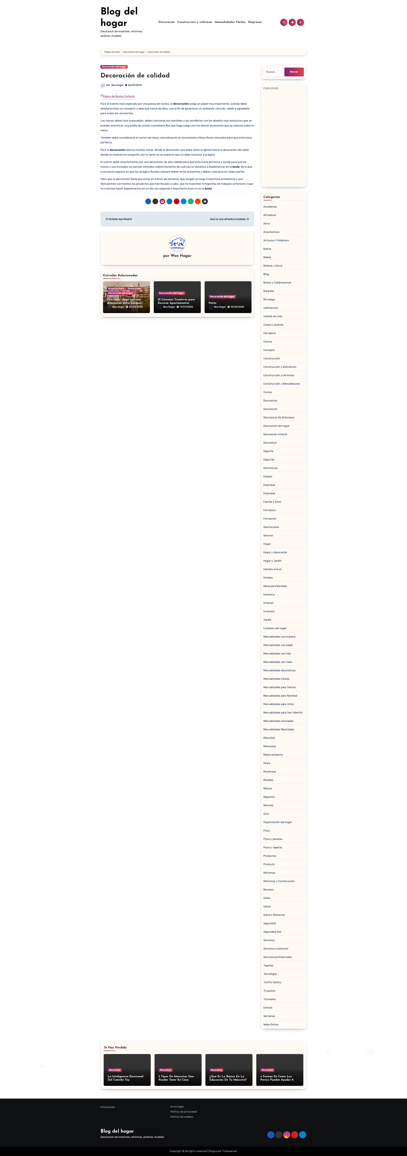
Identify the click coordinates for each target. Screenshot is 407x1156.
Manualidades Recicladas (278, 729)
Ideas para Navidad (275, 586)
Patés (212, 303)
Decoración (167, 22)
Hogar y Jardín (272, 560)
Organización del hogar (277, 822)
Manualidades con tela (277, 653)
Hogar (267, 543)
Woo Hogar (117, 85)
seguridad (269, 923)
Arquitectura (116, 288)
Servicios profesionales (277, 957)
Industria (269, 594)
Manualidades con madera (279, 636)
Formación (269, 518)
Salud (266, 906)
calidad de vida (272, 316)
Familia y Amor (272, 501)
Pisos (266, 830)
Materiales (269, 746)
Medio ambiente (273, 754)
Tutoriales (269, 999)
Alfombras (269, 215)
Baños (267, 248)
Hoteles (268, 577)
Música (267, 788)
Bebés (267, 257)
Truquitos (269, 990)
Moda (266, 763)
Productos (269, 855)
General (268, 535)
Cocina (267, 341)
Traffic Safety (272, 982)
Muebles (268, 780)
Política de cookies (181, 1116)
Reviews (268, 889)
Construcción (271, 358)
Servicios (269, 940)
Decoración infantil (275, 434)
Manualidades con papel (278, 645)
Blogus (213, 1151)
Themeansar (229, 1151)
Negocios (269, 796)
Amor (266, 223)
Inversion (269, 611)
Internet (268, 602)
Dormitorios (270, 468)
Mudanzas (269, 771)
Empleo (267, 476)
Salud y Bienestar (274, 914)
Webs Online (270, 1024)
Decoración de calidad (135, 76)
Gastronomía (271, 527)
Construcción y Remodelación (281, 383)
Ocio (266, 813)
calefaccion (270, 307)
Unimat (267, 1007)
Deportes (269, 459)
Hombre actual (272, 569)
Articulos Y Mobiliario (276, 240)
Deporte (268, 451)
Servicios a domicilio (275, 948)
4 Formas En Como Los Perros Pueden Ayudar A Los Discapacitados (277, 1080)
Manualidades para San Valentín (283, 712)
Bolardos (268, 291)
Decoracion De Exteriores (278, 417)
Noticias (268, 805)
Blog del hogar (117, 1131)
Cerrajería (269, 333)
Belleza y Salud (272, 265)
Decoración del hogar (114, 66)
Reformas (269, 872)
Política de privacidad (183, 1111)
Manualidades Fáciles (230, 22)
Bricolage (269, 299)
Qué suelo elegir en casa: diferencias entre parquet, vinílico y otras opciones (124, 303)
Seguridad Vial (272, 931)
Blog (266, 274)
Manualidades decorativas (279, 670)
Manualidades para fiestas (279, 687)
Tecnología (270, 973)
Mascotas (269, 737)
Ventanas (269, 1016)
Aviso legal (177, 1106)
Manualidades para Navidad (280, 695)
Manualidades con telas (277, 662)
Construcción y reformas (194, 22)
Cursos (267, 392)
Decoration (270, 442)
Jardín (267, 619)
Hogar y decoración (275, 552)
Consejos (269, 350)
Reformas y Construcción (279, 881)
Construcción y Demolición (279, 366)
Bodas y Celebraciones (277, 282)
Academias (270, 206)
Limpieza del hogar (275, 628)
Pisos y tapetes (272, 847)
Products (269, 864)
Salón (266, 898)
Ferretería (269, 510)
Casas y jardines (273, 324)
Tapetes (268, 965)
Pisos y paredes (272, 839)
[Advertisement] (284, 138)
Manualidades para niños (278, 704)
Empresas (255, 22)
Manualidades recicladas (278, 721)
